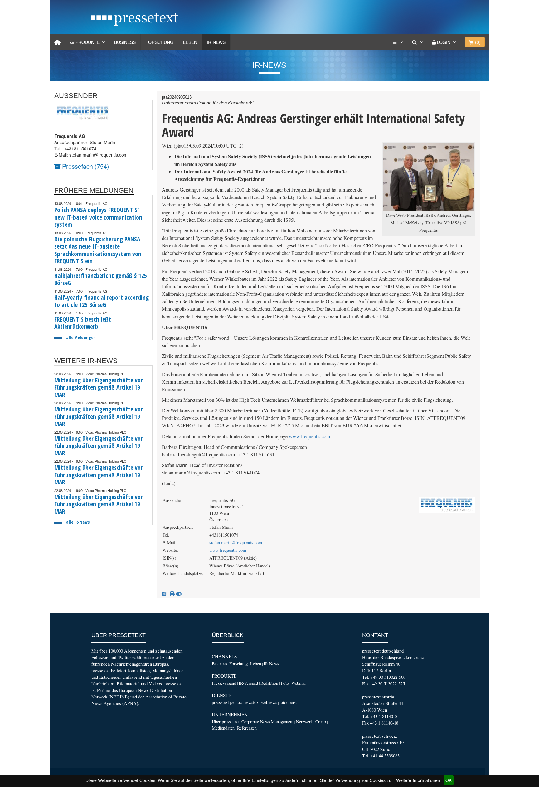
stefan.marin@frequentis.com (235, 543)
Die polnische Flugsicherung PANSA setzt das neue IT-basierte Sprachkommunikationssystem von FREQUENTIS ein (97, 250)
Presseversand (224, 683)
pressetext (220, 702)
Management (282, 722)
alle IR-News (78, 522)
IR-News (216, 42)
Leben (190, 42)
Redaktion (269, 683)
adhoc (236, 702)
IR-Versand (248, 683)
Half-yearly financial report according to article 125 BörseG (101, 301)
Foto (285, 683)
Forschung (159, 42)
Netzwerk (304, 722)
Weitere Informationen (418, 780)
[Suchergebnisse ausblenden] (179, 593)
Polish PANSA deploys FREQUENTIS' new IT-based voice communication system (98, 217)
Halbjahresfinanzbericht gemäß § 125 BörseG (100, 279)
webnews (269, 702)
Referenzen (247, 728)
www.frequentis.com (309, 436)
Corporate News (255, 722)
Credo (320, 722)
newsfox (251, 702)
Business (125, 42)
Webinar (298, 683)
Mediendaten (223, 728)
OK (448, 780)
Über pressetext (225, 722)
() (477, 42)
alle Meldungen (81, 337)
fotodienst (288, 702)
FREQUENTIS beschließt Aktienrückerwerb (82, 323)
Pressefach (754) (85, 166)
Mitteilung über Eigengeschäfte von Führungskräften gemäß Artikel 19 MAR (99, 387)
